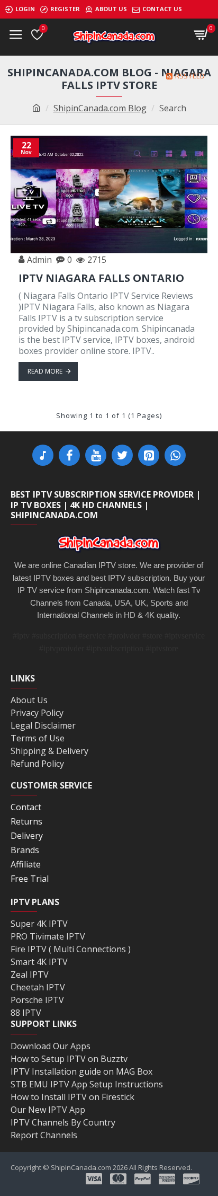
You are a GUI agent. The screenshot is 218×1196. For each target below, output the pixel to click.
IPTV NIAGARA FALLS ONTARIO (101, 278)
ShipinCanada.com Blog (100, 108)
